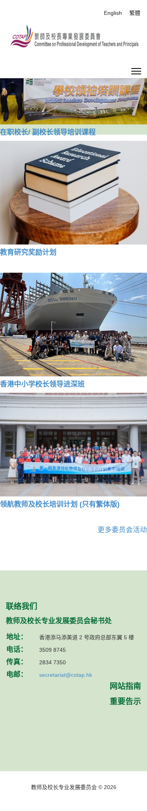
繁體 (134, 13)
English (113, 13)
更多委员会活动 (122, 530)
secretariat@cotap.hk (65, 675)
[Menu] (136, 71)
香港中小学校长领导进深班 (42, 384)
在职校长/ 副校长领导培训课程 (48, 132)
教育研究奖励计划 (28, 252)
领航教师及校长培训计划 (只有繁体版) (60, 504)
